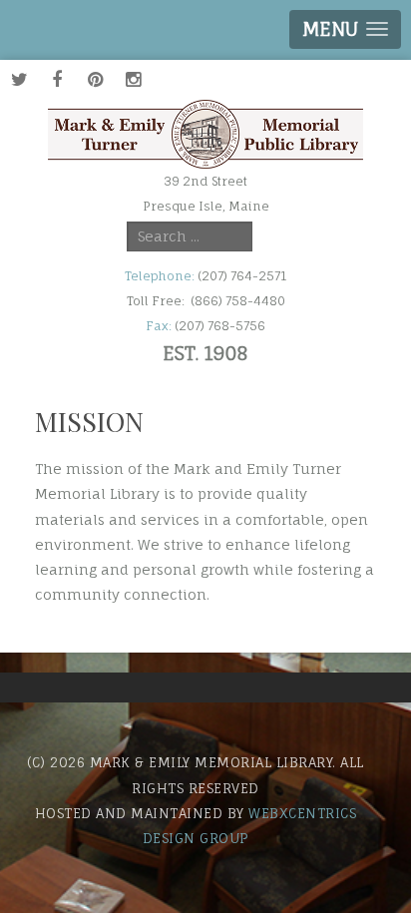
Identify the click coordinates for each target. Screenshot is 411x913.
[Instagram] (133, 79)
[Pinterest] (95, 79)
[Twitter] (19, 79)
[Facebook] (57, 79)
